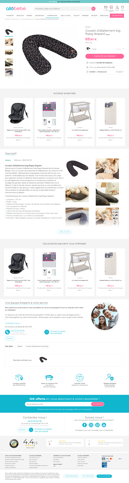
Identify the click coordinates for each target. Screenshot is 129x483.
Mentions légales (33, 463)
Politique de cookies (10, 463)
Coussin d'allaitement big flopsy (37, 346)
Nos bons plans (33, 459)
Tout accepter (104, 476)
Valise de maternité (83, 463)
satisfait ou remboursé (80, 384)
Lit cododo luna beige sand (80, 130)
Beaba (88, 27)
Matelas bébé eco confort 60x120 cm (111, 130)
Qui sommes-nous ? (34, 457)
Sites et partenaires (58, 457)
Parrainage (80, 465)
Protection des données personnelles (14, 459)
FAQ (54, 466)
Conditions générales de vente (13, 457)
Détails (108, 34)
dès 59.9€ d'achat (19, 384)
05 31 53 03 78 (110, 387)
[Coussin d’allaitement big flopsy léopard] (43, 360)
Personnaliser (71, 476)
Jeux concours (81, 461)
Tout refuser (87, 476)
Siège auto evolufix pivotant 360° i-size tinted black (18, 130)
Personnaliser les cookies (11, 461)
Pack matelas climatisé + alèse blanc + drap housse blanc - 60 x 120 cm (49, 130)
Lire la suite (64, 232)
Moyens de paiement (10, 467)
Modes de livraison (10, 465)
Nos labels (56, 459)
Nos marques (32, 461)
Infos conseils (81, 459)
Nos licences (56, 461)
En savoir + (120, 72)
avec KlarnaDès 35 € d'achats (49, 385)
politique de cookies (15, 479)
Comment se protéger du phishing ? (38, 465)
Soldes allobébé (33, 467)
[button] (91, 42)
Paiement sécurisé (107, 456)
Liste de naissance (82, 457)
